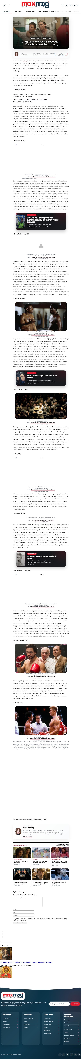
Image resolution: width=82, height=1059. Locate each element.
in (62, 54)
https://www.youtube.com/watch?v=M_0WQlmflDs (42, 334)
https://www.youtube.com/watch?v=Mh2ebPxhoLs (42, 176)
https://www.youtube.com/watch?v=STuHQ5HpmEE (42, 489)
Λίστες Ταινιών (46, 38)
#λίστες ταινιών (37, 848)
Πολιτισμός (6, 1047)
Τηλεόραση (26, 1053)
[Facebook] (61, 5)
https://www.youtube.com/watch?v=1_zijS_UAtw (32, 99)
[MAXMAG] (35, 4)
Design (45, 1056)
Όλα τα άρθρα (27, 865)
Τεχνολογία (67, 1052)
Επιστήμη (66, 1049)
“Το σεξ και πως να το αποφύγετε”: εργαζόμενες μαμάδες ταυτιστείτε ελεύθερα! (26, 991)
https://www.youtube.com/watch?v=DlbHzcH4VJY (42, 422)
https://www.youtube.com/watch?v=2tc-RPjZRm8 (42, 257)
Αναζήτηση (74, 1033)
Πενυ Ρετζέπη (28, 857)
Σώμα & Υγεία (47, 1053)
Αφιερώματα (6, 1053)
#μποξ (44, 848)
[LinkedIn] (72, 5)
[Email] (76, 5)
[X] (65, 5)
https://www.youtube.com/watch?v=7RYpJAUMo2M (42, 767)
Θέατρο (25, 1050)
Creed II (53, 80)
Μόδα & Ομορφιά (48, 1050)
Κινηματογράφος (35, 38)
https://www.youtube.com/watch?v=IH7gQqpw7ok (42, 635)
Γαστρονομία (47, 1047)
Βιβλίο (4, 1050)
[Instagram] (69, 5)
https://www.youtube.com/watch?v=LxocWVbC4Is (42, 705)
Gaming (25, 1056)
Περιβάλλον (67, 1055)
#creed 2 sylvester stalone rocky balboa (22, 848)
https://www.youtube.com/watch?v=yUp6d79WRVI (42, 549)
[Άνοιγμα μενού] (8, 5)
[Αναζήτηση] (4, 5)
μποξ (24, 61)
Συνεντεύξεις (6, 1056)
